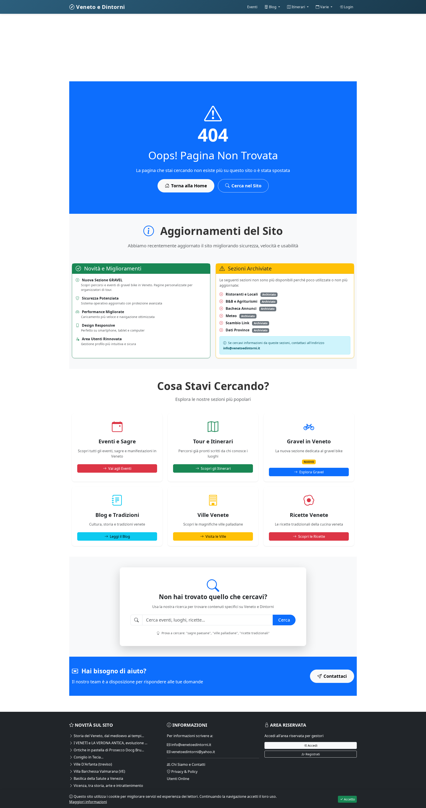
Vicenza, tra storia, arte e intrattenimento (108, 785)
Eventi (252, 6)
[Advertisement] (202, 50)
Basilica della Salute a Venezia (98, 778)
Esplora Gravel (311, 472)
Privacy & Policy (183, 771)
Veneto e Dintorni (100, 6)
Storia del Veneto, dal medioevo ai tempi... (108, 735)
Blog (272, 6)
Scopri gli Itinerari (216, 468)
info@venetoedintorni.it (190, 744)
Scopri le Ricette (311, 536)
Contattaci (335, 676)
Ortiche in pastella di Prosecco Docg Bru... (108, 750)
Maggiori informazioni (88, 801)
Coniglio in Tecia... (88, 757)
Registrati (312, 754)
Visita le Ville (215, 536)
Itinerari (298, 6)
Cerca (284, 620)
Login (348, 6)
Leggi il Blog (120, 536)
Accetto (349, 799)
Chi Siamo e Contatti (187, 764)
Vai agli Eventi (119, 468)
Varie (324, 6)
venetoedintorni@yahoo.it (192, 751)
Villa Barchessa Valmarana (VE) (99, 771)
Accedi (312, 745)
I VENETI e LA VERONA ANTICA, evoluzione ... (110, 742)
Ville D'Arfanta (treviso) (92, 764)
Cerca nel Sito (246, 186)
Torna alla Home (189, 186)
